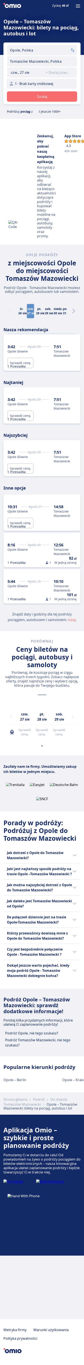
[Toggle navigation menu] (78, 6)
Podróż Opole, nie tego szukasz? (31, 1033)
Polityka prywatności (20, 1338)
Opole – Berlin (14, 1080)
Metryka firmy (14, 1329)
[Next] (73, 311)
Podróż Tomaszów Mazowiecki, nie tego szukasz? (37, 1043)
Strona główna (15, 1099)
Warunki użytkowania (51, 1329)
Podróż (39, 1099)
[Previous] (11, 716)
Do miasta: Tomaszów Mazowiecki (35, 1102)
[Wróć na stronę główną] (12, 6)
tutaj (72, 619)
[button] (24, 72)
